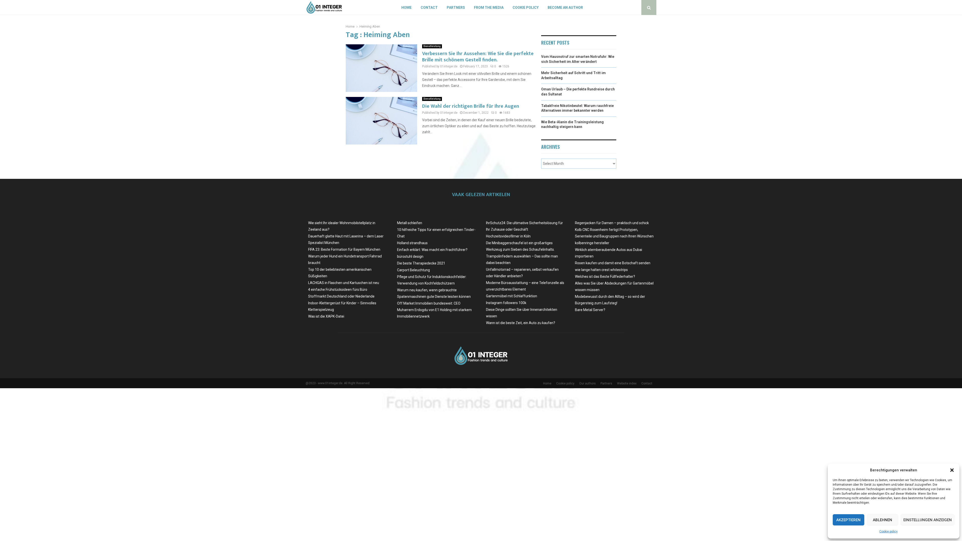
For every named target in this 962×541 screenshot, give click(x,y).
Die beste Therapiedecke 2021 (421, 263)
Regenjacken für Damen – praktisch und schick (612, 223)
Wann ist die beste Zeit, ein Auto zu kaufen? (520, 323)
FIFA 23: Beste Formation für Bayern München (344, 249)
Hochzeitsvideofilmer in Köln (508, 236)
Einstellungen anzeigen (927, 520)
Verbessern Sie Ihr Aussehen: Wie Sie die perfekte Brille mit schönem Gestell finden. (478, 56)
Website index (627, 383)
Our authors (587, 383)
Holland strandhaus (412, 243)
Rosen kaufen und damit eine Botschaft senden (612, 263)
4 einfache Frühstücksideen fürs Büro (337, 290)
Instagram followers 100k (506, 303)
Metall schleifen (409, 223)
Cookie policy (888, 531)
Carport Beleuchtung (413, 270)
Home (406, 8)
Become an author (565, 8)
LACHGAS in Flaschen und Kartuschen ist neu (343, 283)
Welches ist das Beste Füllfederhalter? (605, 277)
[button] (951, 470)
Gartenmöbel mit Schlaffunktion (511, 296)
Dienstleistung (432, 46)
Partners (456, 8)
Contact (429, 8)
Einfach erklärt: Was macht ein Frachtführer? (432, 250)
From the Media (489, 8)
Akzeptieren (848, 520)
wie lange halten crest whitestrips (601, 270)
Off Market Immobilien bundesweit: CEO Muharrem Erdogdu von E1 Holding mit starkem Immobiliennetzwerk (434, 309)
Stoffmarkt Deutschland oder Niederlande (341, 296)
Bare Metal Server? (590, 310)
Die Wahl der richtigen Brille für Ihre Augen (470, 106)
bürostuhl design (410, 256)
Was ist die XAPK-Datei (326, 316)
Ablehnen (882, 520)
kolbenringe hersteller (592, 243)
